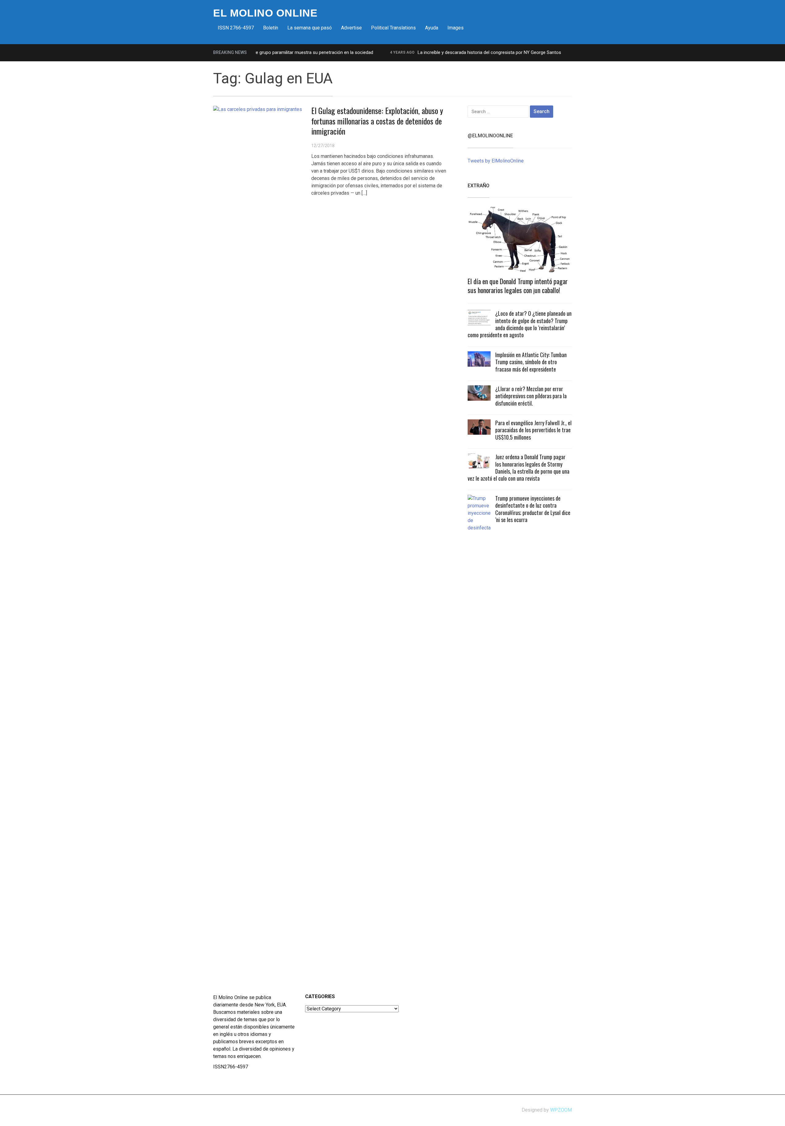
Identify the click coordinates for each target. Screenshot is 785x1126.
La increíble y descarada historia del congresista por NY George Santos (470, 52)
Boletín (270, 28)
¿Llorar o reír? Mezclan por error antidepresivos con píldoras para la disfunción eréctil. (531, 396)
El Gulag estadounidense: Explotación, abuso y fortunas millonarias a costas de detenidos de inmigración (377, 121)
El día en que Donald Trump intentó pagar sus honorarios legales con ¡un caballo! (518, 285)
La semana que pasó (309, 28)
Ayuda (431, 28)
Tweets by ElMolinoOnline (496, 161)
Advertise (351, 28)
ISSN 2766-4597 (236, 28)
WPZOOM (561, 1110)
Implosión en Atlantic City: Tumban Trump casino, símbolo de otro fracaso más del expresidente (531, 362)
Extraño (478, 186)
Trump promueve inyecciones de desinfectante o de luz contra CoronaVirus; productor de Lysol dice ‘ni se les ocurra (532, 509)
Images (455, 28)
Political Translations (393, 28)
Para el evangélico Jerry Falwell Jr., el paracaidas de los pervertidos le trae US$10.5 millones (533, 430)
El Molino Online (265, 13)
